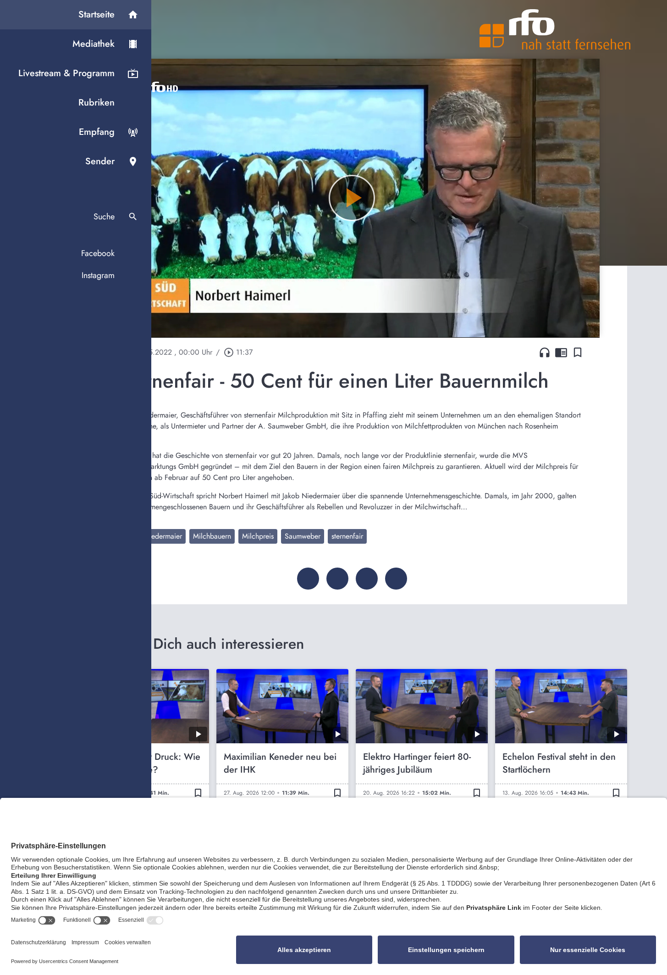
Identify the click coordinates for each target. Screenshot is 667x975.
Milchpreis (258, 536)
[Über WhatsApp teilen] (367, 579)
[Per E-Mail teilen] (396, 579)
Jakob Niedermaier (153, 536)
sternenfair (347, 536)
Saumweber (302, 536)
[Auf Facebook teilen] (308, 579)
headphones (544, 352)
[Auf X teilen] (337, 579)
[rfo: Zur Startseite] (555, 29)
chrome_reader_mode (561, 352)
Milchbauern (212, 536)
